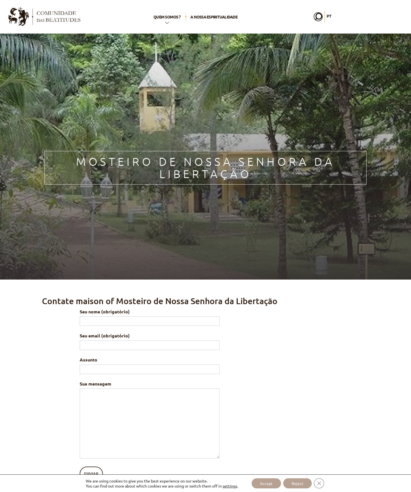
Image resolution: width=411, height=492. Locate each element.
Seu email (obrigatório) (105, 336)
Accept (266, 483)
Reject (297, 483)
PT (329, 15)
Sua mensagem (95, 384)
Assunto (88, 360)
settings (230, 485)
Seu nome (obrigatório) (105, 311)
